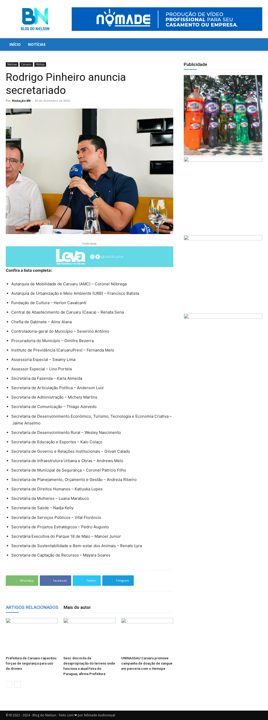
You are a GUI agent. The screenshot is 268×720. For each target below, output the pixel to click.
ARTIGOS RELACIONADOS (32, 607)
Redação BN (21, 101)
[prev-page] (9, 684)
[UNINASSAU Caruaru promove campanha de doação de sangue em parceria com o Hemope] (147, 636)
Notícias (37, 44)
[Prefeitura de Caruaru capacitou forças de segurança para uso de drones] (32, 636)
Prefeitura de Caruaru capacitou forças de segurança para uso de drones (31, 663)
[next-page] (17, 684)
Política (40, 64)
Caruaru (26, 64)
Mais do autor (77, 607)
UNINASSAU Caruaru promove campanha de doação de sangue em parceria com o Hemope (146, 663)
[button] (256, 44)
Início (15, 44)
